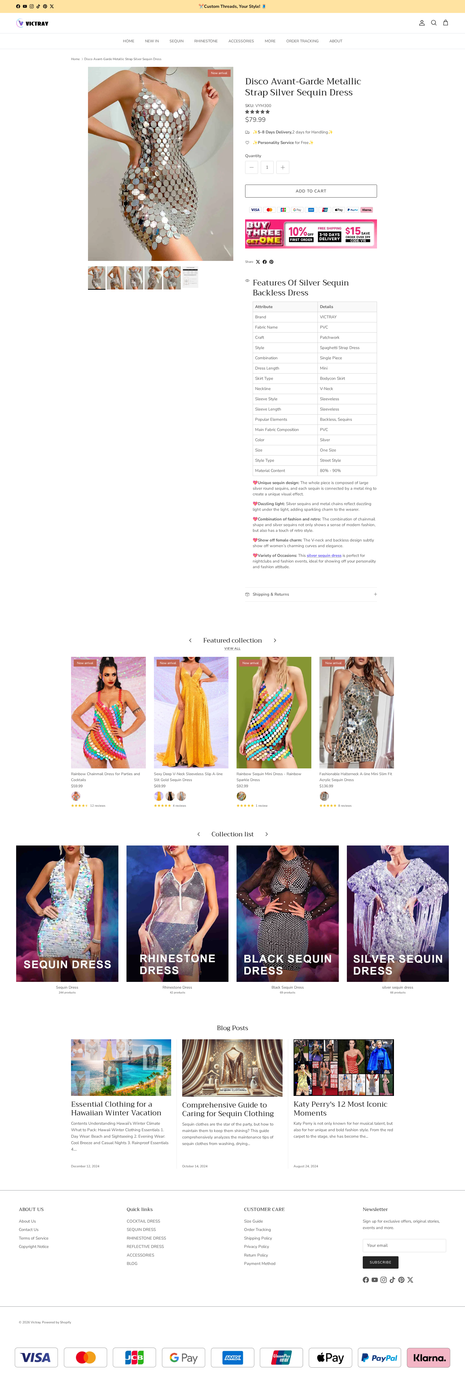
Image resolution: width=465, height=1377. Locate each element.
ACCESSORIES (241, 41)
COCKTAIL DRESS (143, 1221)
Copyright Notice (34, 1246)
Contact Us (28, 1229)
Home (75, 59)
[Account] (421, 23)
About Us (27, 1221)
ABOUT (335, 41)
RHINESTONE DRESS (146, 1238)
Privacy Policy (256, 1246)
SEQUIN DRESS (141, 1229)
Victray (35, 1322)
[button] (258, 112)
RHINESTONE (206, 41)
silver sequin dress (324, 555)
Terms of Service (33, 1238)
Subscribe (381, 1262)
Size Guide (253, 1221)
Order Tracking (257, 1229)
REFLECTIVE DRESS (145, 1246)
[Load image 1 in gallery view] (160, 164)
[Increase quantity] (282, 167)
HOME (128, 41)
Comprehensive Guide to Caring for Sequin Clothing (228, 1109)
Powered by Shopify (56, 1322)
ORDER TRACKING (302, 41)
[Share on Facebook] (265, 262)
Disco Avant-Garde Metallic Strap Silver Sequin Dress (122, 59)
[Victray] (32, 23)
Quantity (253, 155)
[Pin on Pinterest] (271, 262)
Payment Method (260, 1263)
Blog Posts (232, 1028)
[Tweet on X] (258, 262)
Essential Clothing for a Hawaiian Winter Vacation (116, 1109)
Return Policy (256, 1255)
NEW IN (152, 41)
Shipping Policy (258, 1238)
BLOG (132, 1263)
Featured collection (232, 640)
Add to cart (311, 191)
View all (232, 649)
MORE (270, 41)
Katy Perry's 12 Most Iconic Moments (340, 1109)
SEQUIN (177, 41)
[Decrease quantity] (251, 167)
